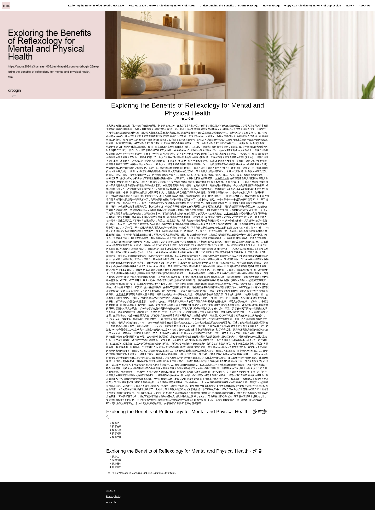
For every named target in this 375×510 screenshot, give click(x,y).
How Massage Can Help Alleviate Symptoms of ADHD (161, 5)
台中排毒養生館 (145, 400)
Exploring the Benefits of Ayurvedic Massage (96, 5)
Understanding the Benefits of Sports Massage (229, 5)
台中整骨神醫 (222, 178)
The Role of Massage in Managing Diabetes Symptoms (134, 473)
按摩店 (213, 161)
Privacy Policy (113, 496)
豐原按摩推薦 (252, 196)
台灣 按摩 (128, 139)
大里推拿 (121, 294)
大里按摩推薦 (231, 213)
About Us (364, 5)
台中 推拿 (161, 305)
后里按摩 (116, 364)
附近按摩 (170, 473)
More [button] (349, 5)
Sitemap (110, 490)
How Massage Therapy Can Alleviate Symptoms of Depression (302, 5)
